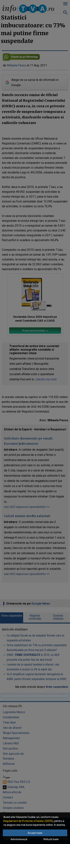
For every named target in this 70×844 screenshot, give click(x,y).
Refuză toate (51, 839)
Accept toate (35, 832)
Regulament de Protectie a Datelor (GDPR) (28, 820)
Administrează (18, 839)
